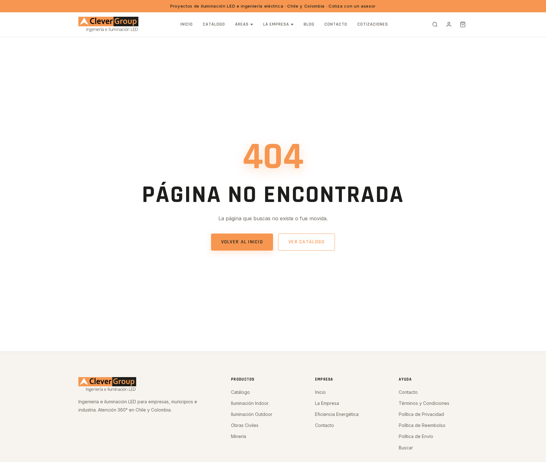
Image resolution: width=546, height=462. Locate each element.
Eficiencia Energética (337, 414)
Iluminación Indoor (250, 403)
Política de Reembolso (422, 425)
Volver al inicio (242, 242)
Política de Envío (416, 436)
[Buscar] (435, 25)
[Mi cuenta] (449, 25)
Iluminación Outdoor (251, 414)
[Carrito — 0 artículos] (463, 25)
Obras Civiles (244, 425)
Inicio (186, 24)
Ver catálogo (306, 242)
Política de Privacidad (421, 414)
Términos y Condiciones (424, 403)
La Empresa (276, 24)
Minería (238, 436)
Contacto (336, 24)
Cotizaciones (372, 24)
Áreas (242, 24)
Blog (309, 24)
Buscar (406, 447)
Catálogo (214, 24)
